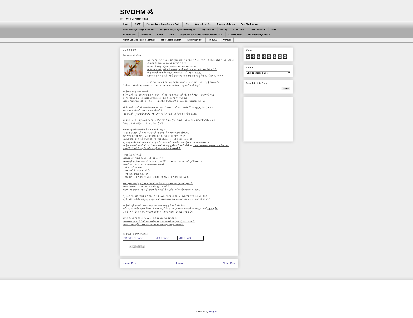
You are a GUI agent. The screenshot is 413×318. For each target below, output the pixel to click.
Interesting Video (194, 40)
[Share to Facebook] (140, 246)
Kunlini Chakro (235, 35)
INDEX (138, 24)
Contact (227, 40)
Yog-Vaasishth (207, 29)
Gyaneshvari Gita (203, 24)
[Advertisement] (270, 118)
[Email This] (130, 246)
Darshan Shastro (257, 29)
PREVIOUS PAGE (133, 238)
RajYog (223, 29)
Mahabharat (238, 29)
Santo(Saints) (129, 35)
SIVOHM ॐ (136, 11)
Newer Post (130, 263)
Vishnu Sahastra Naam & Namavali (139, 40)
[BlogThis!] (134, 246)
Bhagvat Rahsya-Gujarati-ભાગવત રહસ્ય (177, 29)
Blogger (213, 311)
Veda (273, 29)
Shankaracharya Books (259, 35)
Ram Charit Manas (249, 24)
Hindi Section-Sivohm (171, 40)
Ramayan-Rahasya (226, 24)
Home (126, 24)
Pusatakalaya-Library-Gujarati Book (163, 24)
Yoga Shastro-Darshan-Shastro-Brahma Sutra (201, 35)
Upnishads (146, 35)
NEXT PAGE (162, 238)
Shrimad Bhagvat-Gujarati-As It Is (138, 29)
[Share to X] (137, 246)
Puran (171, 35)
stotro (160, 35)
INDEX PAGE (185, 238)
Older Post (229, 263)
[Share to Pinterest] (143, 246)
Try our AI (212, 40)
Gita (187, 24)
